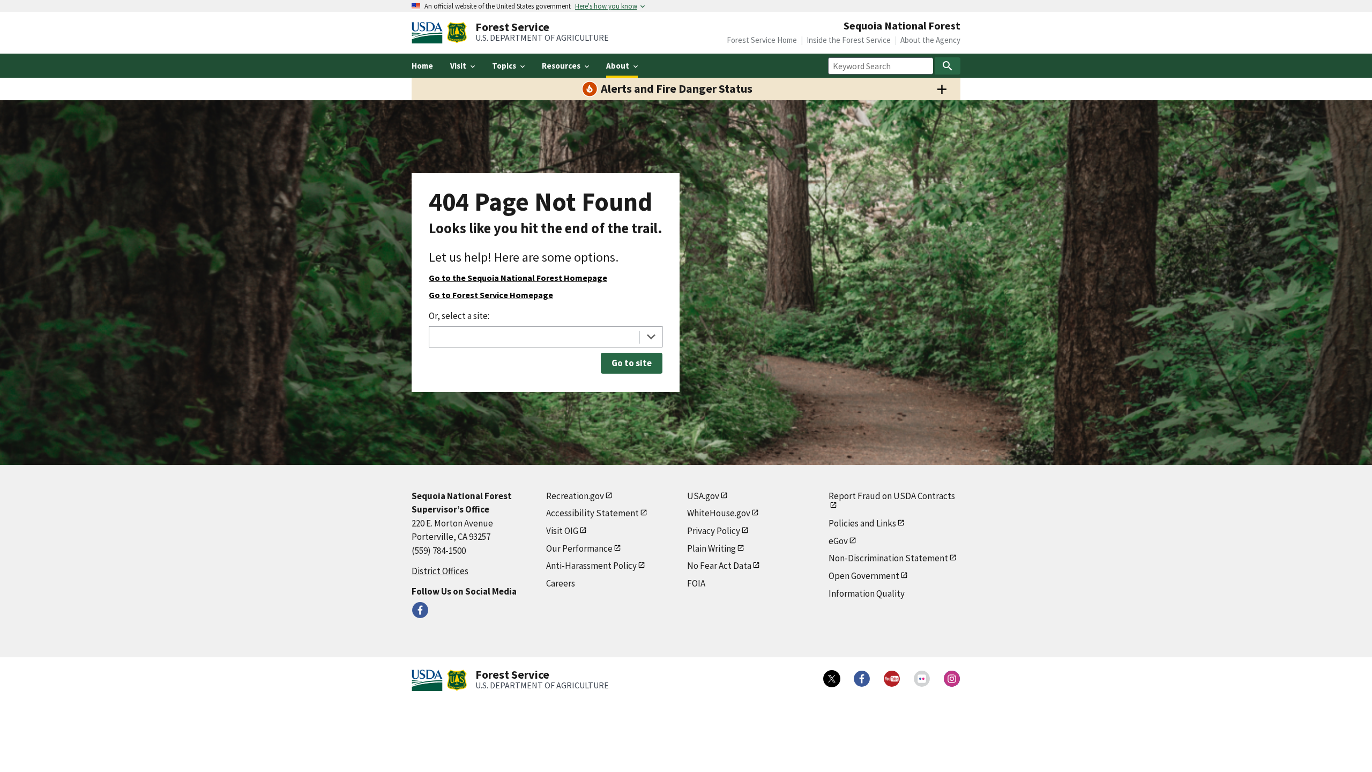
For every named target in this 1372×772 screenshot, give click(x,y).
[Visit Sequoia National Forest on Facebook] (420, 610)
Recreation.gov (575, 496)
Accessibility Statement (592, 513)
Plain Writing (711, 548)
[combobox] (545, 336)
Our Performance (579, 548)
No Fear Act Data (719, 565)
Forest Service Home (762, 39)
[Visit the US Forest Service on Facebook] (861, 678)
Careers (560, 583)
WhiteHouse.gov (718, 513)
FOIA (696, 583)
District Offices (440, 571)
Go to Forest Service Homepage (491, 295)
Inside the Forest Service (849, 39)
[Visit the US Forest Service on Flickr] (921, 678)
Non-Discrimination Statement (888, 558)
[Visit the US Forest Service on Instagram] (951, 678)
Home (422, 66)
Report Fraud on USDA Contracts (892, 496)
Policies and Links (862, 523)
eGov (838, 541)
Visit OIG (562, 531)
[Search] (947, 66)
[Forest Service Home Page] (457, 32)
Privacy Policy (713, 531)
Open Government (864, 576)
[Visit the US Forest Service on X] (831, 678)
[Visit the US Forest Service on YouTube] (891, 678)
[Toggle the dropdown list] (651, 336)
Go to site (632, 363)
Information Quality (867, 593)
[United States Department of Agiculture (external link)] (429, 32)
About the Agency (930, 39)
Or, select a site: (459, 316)
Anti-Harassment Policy (591, 565)
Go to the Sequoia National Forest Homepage (518, 277)
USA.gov (703, 496)
